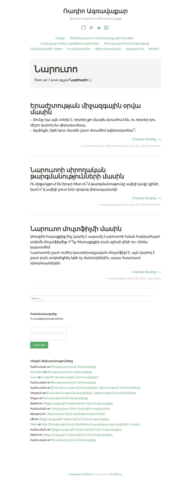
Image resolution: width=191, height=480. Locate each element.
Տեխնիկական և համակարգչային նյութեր (102, 38)
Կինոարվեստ (117, 278)
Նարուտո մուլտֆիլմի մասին (76, 228)
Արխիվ (153, 48)
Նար (33, 377)
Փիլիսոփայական (108, 48)
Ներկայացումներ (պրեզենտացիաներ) (69, 43)
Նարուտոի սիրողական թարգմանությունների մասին (77, 173)
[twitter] (91, 26)
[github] (83, 26)
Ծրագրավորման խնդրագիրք (126, 43)
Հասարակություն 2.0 (114, 204)
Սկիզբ (60, 38)
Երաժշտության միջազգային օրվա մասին (85, 108)
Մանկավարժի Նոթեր (46, 48)
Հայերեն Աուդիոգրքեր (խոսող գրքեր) (69, 377)
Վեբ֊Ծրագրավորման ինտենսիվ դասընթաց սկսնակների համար (91, 424)
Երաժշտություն (94, 145)
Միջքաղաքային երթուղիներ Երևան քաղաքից (78, 403)
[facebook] (106, 26)
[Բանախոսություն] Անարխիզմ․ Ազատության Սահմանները (95, 387)
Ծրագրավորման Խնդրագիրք (73, 366)
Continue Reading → (146, 139)
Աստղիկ (36, 371)
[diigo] (99, 26)
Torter (33, 424)
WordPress (116, 474)
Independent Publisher (81, 474)
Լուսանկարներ (78, 48)
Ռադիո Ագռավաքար (95, 11)
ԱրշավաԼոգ (135, 48)
